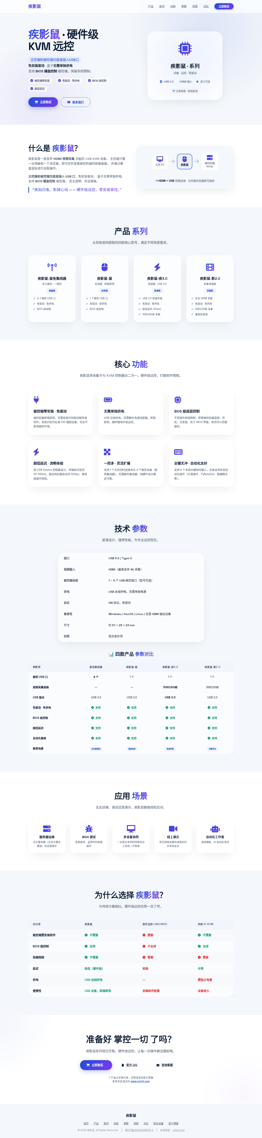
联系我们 (78, 102)
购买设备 (158, 1123)
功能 (173, 6)
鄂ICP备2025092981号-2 (139, 1130)
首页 (86, 1123)
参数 (184, 6)
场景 (195, 6)
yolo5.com (179, 1130)
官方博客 (173, 1123)
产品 (150, 6)
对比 (206, 6)
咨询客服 (167, 1065)
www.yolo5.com (140, 1081)
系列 (162, 6)
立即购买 (224, 6)
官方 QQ (131, 1065)
